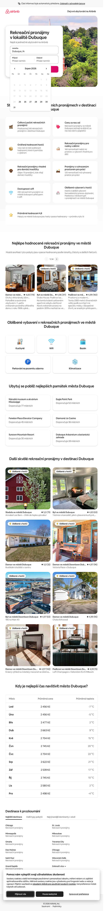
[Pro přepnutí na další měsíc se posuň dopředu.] (46, 68)
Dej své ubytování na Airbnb (81, 11)
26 (25, 102)
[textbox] (22, 60)
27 (30, 102)
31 (14, 107)
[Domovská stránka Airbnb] (12, 11)
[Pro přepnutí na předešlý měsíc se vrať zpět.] (15, 68)
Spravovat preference (79, 894)
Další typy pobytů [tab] (34, 817)
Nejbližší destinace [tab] (13, 817)
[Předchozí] (46, 259)
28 (36, 102)
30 (46, 102)
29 (41, 102)
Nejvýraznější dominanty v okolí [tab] (61, 817)
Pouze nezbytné (50, 894)
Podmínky (57, 906)
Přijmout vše (20, 894)
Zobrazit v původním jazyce (72, 3)
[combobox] (34, 51)
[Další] (56, 259)
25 (20, 102)
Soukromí (46, 906)
